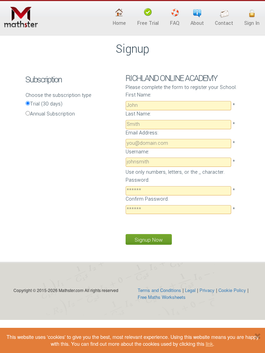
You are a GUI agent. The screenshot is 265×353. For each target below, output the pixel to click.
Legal (190, 290)
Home (119, 23)
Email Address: (142, 133)
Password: (137, 180)
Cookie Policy (232, 290)
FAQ (174, 23)
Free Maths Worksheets (162, 297)
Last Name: (138, 114)
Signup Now (149, 240)
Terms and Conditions (159, 290)
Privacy (207, 290)
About (197, 23)
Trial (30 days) (46, 104)
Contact (224, 23)
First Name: (138, 95)
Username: (137, 151)
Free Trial (148, 23)
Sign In (251, 23)
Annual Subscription (52, 114)
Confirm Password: (147, 199)
